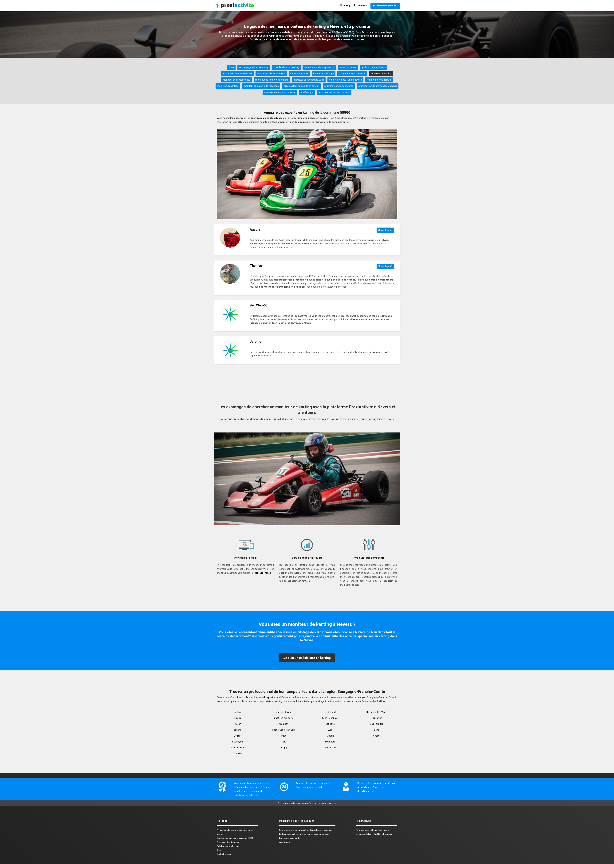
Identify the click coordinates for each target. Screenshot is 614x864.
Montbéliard (330, 747)
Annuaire (221, 830)
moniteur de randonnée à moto (271, 79)
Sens (376, 730)
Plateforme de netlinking (228, 846)
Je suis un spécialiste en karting (307, 658)
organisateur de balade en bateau (301, 86)
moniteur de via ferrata (379, 79)
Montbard (330, 741)
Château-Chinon (284, 712)
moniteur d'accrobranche (352, 73)
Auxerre (237, 718)
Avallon (237, 724)
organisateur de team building (279, 92)
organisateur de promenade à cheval (377, 86)
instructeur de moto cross (271, 73)
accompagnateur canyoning (253, 67)
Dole (284, 741)
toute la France (263, 573)
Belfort (237, 735)
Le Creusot (330, 712)
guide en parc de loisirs (374, 67)
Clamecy (283, 724)
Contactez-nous (224, 854)
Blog (219, 850)
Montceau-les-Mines (376, 712)
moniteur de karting (381, 73)
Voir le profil (386, 230)
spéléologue (307, 92)
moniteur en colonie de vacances (261, 86)
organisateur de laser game (338, 86)
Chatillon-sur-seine (284, 718)
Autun (237, 712)
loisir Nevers (284, 842)
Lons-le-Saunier (330, 718)
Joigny (283, 747)
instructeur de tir (299, 73)
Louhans (330, 724)
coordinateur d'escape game (319, 67)
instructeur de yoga (323, 73)
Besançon (237, 741)
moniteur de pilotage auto (236, 79)
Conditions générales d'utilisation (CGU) (235, 838)
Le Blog (346, 5)
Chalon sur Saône (237, 747)
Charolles (237, 753)
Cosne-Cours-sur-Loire (283, 730)
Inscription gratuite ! (386, 5)
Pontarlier (377, 718)
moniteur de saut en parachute (345, 79)
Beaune (237, 730)
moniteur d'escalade (228, 86)
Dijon (283, 735)
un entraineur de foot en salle (334, 92)
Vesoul (376, 735)
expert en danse (347, 67)
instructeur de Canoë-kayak (237, 73)
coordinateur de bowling (286, 67)
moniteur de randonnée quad (309, 79)
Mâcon (330, 735)
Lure (330, 730)
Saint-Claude (376, 724)
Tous (231, 67)
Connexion (361, 5)
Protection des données (228, 842)
